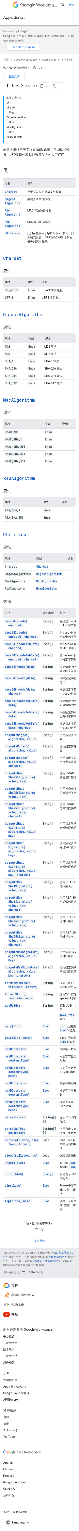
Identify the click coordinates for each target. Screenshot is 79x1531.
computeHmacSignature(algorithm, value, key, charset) (21, 869)
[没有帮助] (40, 68)
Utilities (12, 233)
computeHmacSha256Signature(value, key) (20, 777)
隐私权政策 (20, 1512)
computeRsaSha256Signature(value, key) (20, 921)
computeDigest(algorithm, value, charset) (21, 762)
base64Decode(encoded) (16, 623)
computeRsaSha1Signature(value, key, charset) (18, 904)
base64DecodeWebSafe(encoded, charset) (22, 657)
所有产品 (9, 1495)
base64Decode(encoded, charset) (21, 635)
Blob (46, 1026)
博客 (6, 1417)
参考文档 (66, 59)
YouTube (9, 1436)
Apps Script (14, 17)
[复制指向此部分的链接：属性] (15, 271)
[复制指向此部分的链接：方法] (15, 602)
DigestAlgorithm (12, 201)
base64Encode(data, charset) (20, 691)
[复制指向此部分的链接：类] (12, 170)
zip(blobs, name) (18, 1201)
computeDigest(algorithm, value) (21, 737)
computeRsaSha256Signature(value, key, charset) (20, 938)
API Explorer (11, 1399)
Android (8, 1462)
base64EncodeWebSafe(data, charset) (22, 726)
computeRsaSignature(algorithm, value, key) (22, 956)
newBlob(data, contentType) (17, 1058)
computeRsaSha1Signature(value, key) (18, 886)
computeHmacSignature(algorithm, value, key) (21, 830)
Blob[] (48, 1174)
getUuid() (12, 1005)
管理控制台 (10, 1380)
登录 (71, 5)
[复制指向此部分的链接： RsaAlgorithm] (40, 478)
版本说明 (9, 1349)
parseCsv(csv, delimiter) (16, 1131)
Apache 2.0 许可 (58, 1256)
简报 (6, 1423)
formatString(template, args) (19, 996)
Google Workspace (25, 59)
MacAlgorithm (12, 212)
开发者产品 (10, 1343)
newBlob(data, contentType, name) (17, 1072)
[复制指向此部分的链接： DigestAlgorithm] (47, 314)
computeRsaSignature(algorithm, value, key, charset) (22, 971)
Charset (11, 192)
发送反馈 (14, 76)
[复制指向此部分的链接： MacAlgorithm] (40, 400)
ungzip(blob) (15, 1163)
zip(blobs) (13, 1185)
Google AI (9, 1488)
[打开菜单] (6, 5)
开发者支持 (10, 1356)
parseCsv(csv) (16, 1117)
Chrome (8, 1469)
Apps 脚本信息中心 (15, 1386)
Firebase (8, 1475)
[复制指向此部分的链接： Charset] (27, 258)
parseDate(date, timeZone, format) (22, 1142)
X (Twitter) (10, 1430)
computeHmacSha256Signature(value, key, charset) (20, 810)
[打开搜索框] (62, 4)
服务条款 (9, 1362)
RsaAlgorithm (12, 224)
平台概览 (9, 1336)
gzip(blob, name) (18, 1038)
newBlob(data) (16, 1049)
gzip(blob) (13, 1026)
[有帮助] (34, 68)
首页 (6, 59)
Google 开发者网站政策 (47, 1260)
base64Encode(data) (20, 667)
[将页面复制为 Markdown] (54, 86)
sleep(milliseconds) (21, 1155)
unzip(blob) (14, 1174)
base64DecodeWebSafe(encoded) (22, 646)
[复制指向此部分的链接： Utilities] (31, 534)
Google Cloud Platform (17, 1482)
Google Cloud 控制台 (16, 1393)
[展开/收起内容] (20, 97)
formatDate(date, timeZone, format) (21, 985)
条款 (6, 1512)
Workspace (46, 5)
